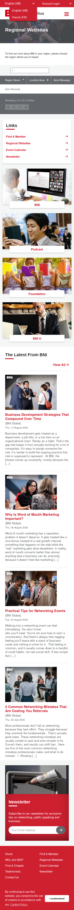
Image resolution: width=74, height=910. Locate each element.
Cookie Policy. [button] (19, 904)
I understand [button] (57, 898)
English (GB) (20, 10)
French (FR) (19, 17)
